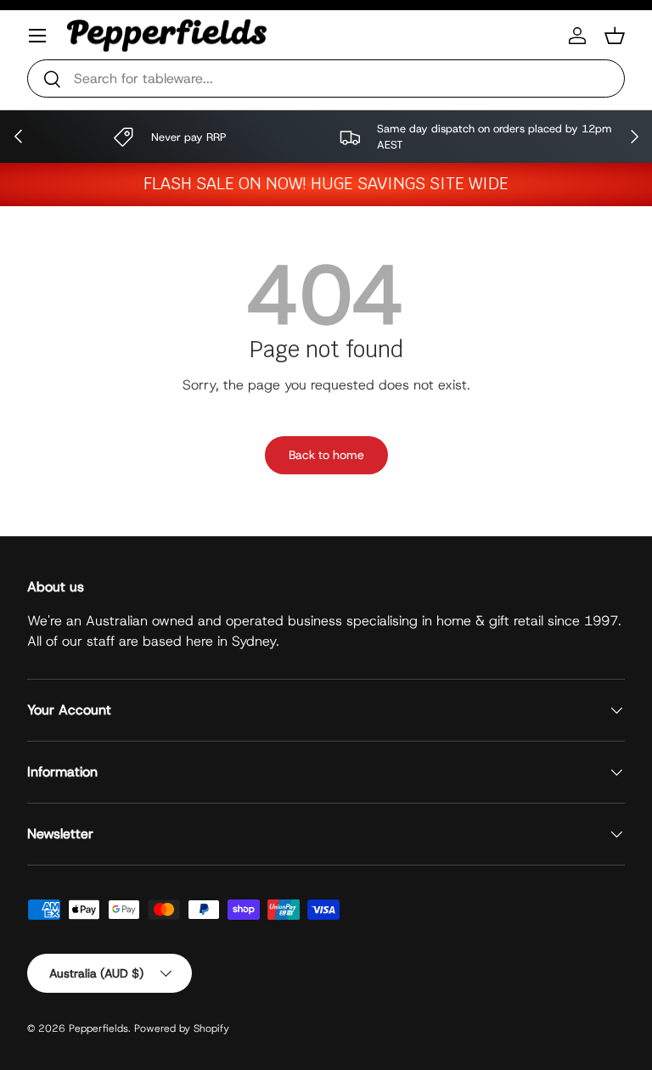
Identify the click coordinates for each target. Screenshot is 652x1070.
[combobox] (326, 78)
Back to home (326, 454)
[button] (614, 35)
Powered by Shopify (181, 1028)
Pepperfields (98, 1028)
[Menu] (37, 35)
